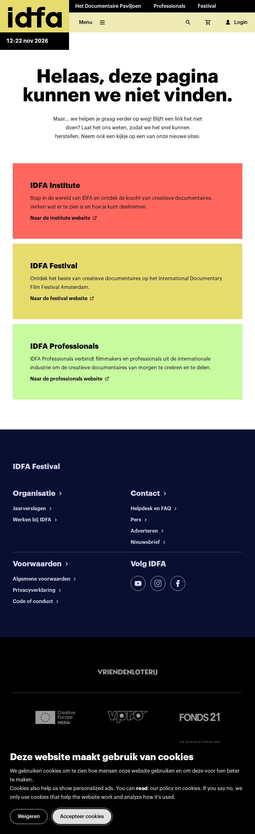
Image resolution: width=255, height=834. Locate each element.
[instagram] (158, 583)
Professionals (169, 6)
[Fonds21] (200, 717)
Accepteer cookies (82, 816)
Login (241, 22)
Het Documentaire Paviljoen (108, 6)
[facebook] (177, 583)
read (141, 788)
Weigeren (29, 816)
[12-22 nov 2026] (34, 16)
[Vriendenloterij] (127, 672)
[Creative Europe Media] (55, 717)
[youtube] (138, 583)
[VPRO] (127, 717)
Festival (207, 6)
